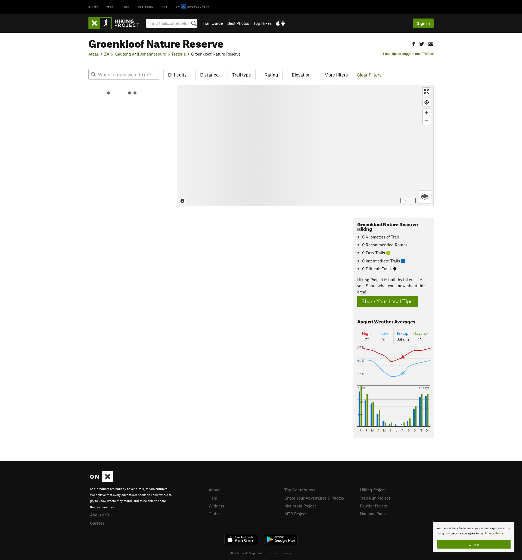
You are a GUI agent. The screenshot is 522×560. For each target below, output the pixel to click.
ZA (106, 53)
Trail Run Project (375, 497)
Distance (209, 74)
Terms (272, 553)
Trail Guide (213, 23)
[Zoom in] (427, 113)
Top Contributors (299, 489)
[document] (474, 537)
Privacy (286, 553)
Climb (93, 6)
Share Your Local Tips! (387, 301)
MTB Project (295, 513)
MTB (110, 6)
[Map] (305, 145)
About (214, 489)
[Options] (424, 197)
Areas (93, 53)
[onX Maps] (101, 480)
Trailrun (146, 6)
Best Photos (238, 23)
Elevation (301, 74)
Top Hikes (262, 23)
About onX (100, 514)
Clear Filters (369, 74)
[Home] (116, 23)
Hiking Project (373, 489)
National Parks (373, 513)
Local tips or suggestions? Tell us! (408, 53)
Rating (271, 74)
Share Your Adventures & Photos (314, 497)
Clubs (214, 513)
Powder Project (373, 505)
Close (473, 544)
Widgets (216, 505)
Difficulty (177, 74)
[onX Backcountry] (192, 7)
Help (213, 497)
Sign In (423, 23)
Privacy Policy (494, 533)
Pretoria (179, 53)
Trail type (241, 74)
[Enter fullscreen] (427, 92)
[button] (413, 43)
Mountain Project (300, 505)
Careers (97, 523)
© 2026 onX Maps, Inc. (246, 553)
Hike (125, 6)
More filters (336, 74)
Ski (164, 6)
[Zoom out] (427, 121)
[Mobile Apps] (280, 23)
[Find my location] (427, 102)
